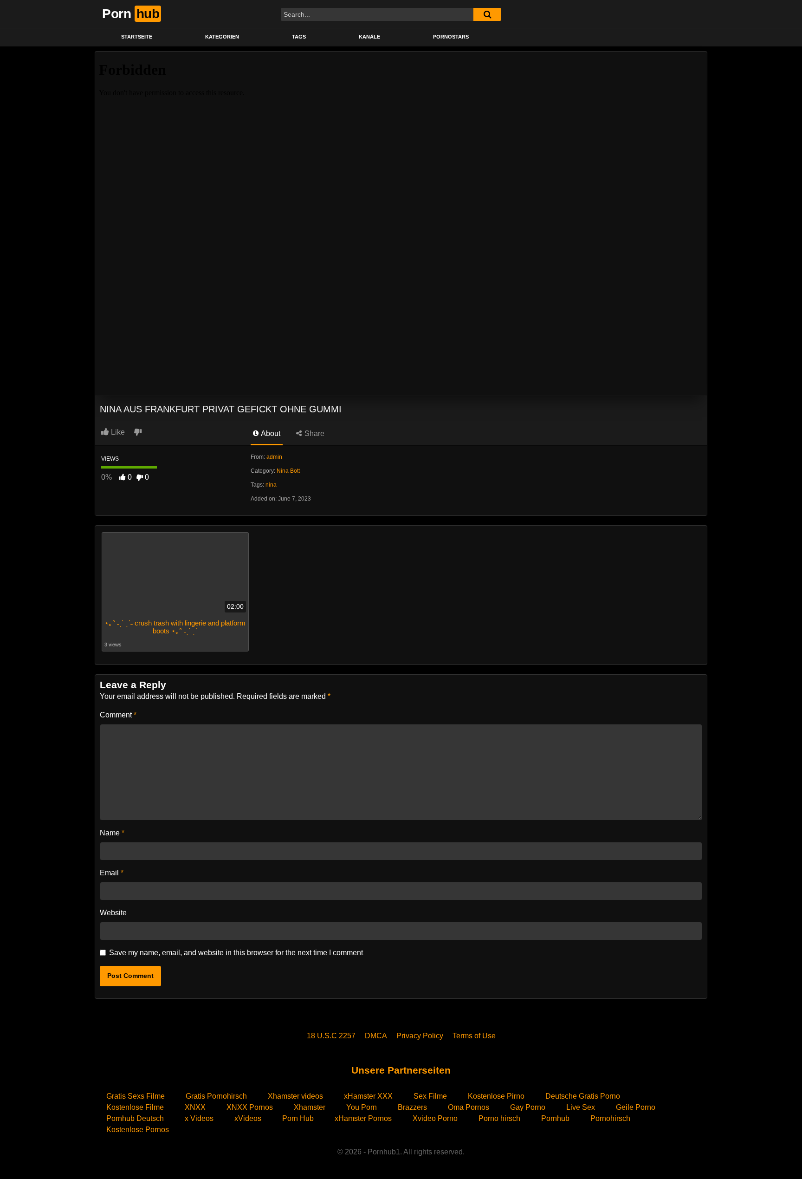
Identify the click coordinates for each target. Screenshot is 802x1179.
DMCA (376, 1036)
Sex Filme (430, 1096)
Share (313, 433)
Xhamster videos (295, 1096)
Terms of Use (474, 1036)
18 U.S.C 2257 (331, 1036)
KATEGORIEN (222, 36)
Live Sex (580, 1107)
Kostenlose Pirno (496, 1096)
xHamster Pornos (363, 1118)
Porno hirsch (499, 1118)
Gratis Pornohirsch (216, 1096)
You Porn (361, 1107)
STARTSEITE (136, 36)
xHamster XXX (368, 1096)
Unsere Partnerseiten (401, 1070)
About (269, 433)
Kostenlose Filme (135, 1107)
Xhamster (309, 1107)
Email (111, 873)
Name (112, 833)
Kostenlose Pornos (137, 1129)
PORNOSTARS (451, 36)
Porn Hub (298, 1118)
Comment (118, 715)
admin (274, 457)
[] (487, 14)
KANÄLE (369, 36)
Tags (299, 36)
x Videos (199, 1118)
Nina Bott (288, 471)
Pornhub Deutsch (135, 1118)
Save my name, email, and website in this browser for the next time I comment (236, 953)
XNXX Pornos (249, 1107)
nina (271, 485)
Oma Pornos (468, 1107)
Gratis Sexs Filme (135, 1096)
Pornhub (555, 1118)
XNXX (195, 1107)
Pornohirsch (610, 1118)
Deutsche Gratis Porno (582, 1096)
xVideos (247, 1118)
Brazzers (412, 1107)
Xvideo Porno (435, 1118)
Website (113, 913)
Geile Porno (635, 1107)
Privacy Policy (419, 1036)
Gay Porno (527, 1107)
